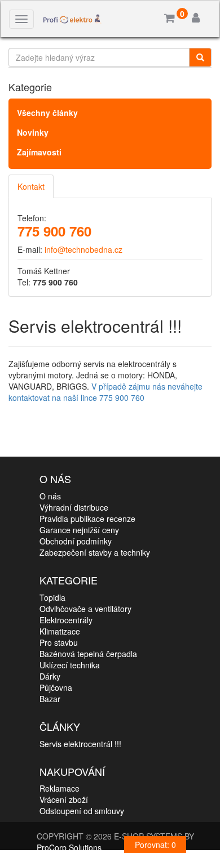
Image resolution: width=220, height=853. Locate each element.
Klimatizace (59, 631)
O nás (50, 496)
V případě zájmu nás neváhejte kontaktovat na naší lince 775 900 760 (105, 392)
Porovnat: (155, 844)
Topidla (52, 597)
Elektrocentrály (66, 620)
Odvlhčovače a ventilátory (85, 608)
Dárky (49, 676)
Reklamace (59, 788)
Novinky (33, 132)
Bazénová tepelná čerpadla (88, 653)
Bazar (49, 698)
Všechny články (47, 112)
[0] (169, 18)
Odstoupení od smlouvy (81, 810)
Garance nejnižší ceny (79, 529)
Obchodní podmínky (75, 541)
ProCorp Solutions (69, 847)
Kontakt (31, 186)
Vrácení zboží (63, 799)
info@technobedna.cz (83, 249)
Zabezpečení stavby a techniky (94, 552)
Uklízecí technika (69, 665)
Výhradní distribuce (73, 507)
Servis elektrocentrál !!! (80, 743)
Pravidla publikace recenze (87, 518)
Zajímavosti (39, 152)
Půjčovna (55, 687)
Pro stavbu (58, 642)
